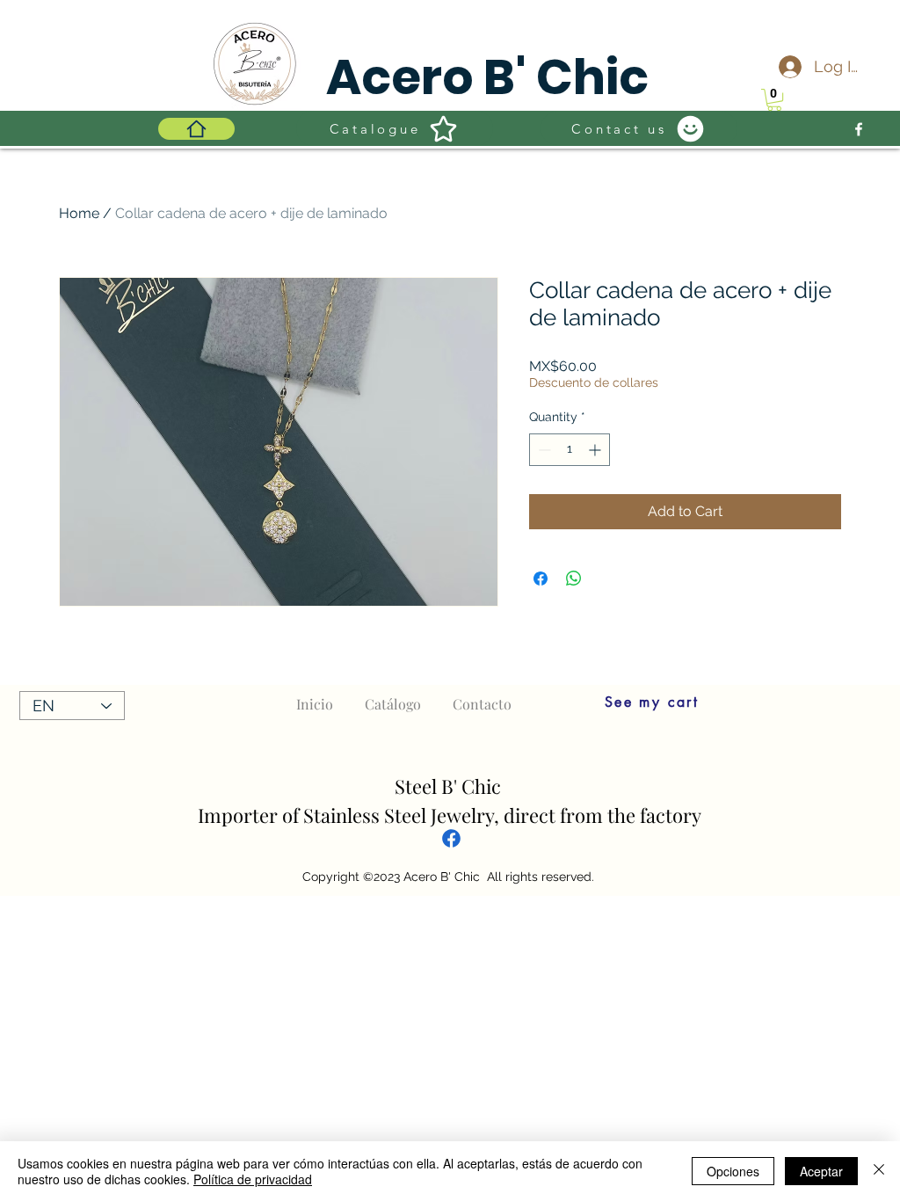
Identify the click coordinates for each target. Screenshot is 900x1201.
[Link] (451, 838)
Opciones (733, 1171)
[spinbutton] (569, 449)
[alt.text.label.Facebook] (858, 129)
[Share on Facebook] (540, 578)
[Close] (878, 1171)
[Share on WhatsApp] (573, 578)
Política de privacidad (252, 1179)
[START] (196, 129)
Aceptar (821, 1171)
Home (79, 213)
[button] (774, 100)
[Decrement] (543, 449)
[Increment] (596, 449)
